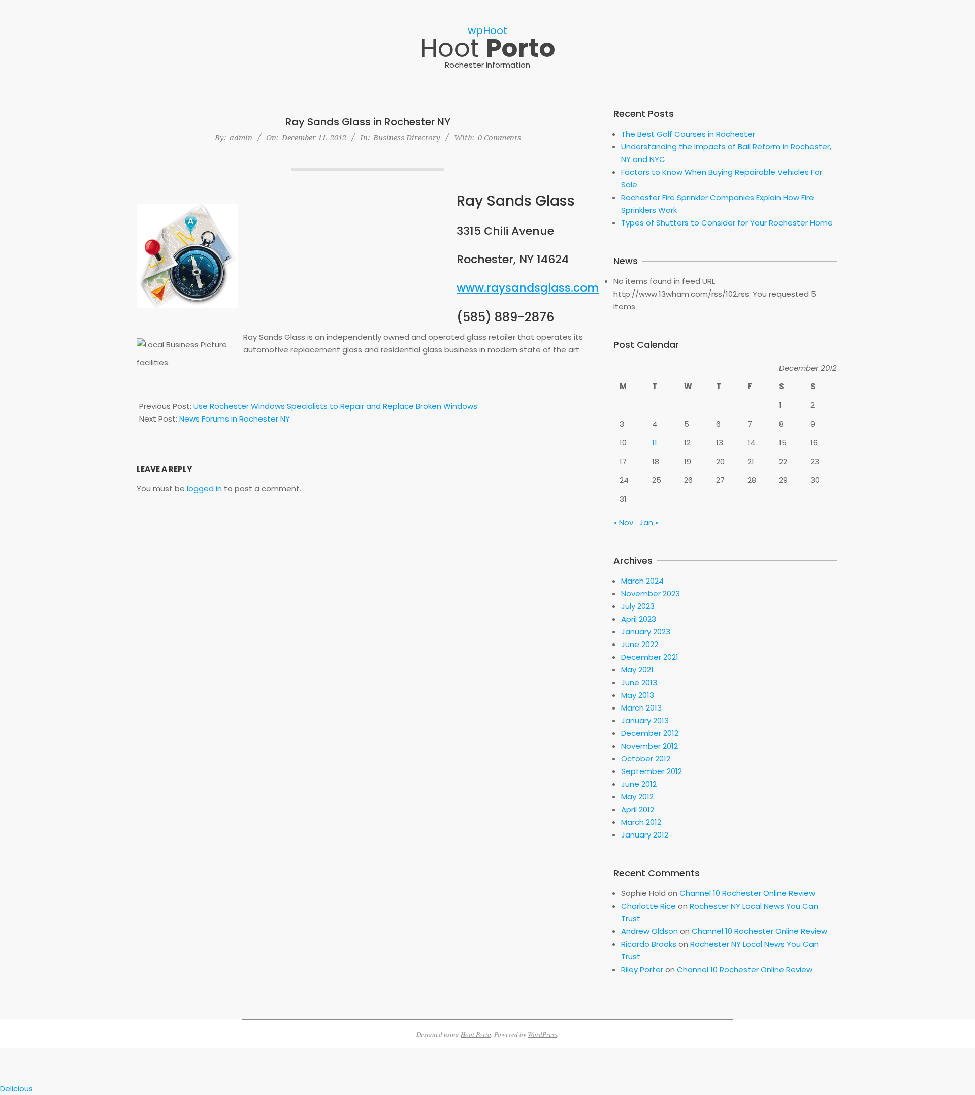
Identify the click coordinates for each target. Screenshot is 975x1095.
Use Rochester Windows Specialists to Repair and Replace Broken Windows (335, 406)
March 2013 (641, 707)
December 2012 (649, 733)
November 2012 (649, 745)
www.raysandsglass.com (528, 288)
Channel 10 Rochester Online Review (747, 893)
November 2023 (650, 593)
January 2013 (645, 720)
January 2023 (645, 631)
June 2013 (639, 682)
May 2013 (637, 695)
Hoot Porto (476, 1034)
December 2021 (649, 657)
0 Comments (499, 137)
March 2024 (642, 580)
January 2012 (644, 834)
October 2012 (645, 758)
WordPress (542, 1034)
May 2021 (637, 669)
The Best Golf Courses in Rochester (688, 133)
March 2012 (641, 822)
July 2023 (638, 606)
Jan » (649, 522)
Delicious (16, 1088)
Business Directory (406, 137)
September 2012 (651, 771)
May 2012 (637, 796)
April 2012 (637, 809)
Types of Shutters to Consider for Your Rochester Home (727, 222)
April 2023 (638, 619)
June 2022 (639, 644)
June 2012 (639, 784)
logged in (204, 488)
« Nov (623, 522)
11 (654, 442)
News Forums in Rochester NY (234, 418)
